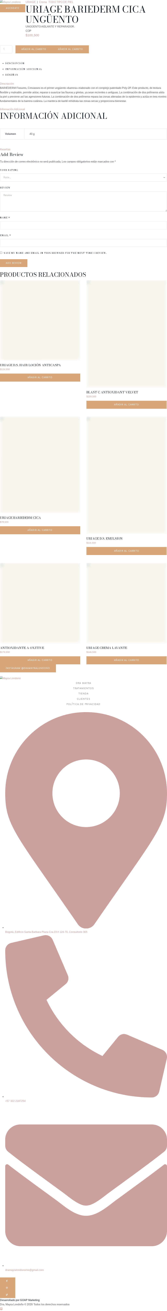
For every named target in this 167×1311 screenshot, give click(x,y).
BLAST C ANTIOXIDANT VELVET (112, 392)
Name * (5, 217)
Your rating (9, 170)
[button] (12, 8)
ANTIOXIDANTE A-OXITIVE (22, 648)
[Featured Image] (40, 320)
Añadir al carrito (33, 49)
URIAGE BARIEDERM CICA (20, 517)
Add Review (14, 263)
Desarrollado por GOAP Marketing (20, 1300)
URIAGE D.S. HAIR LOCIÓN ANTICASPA (30, 365)
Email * (5, 235)
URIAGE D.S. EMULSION (104, 538)
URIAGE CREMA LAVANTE (106, 648)
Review (5, 187)
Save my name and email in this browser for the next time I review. (55, 253)
